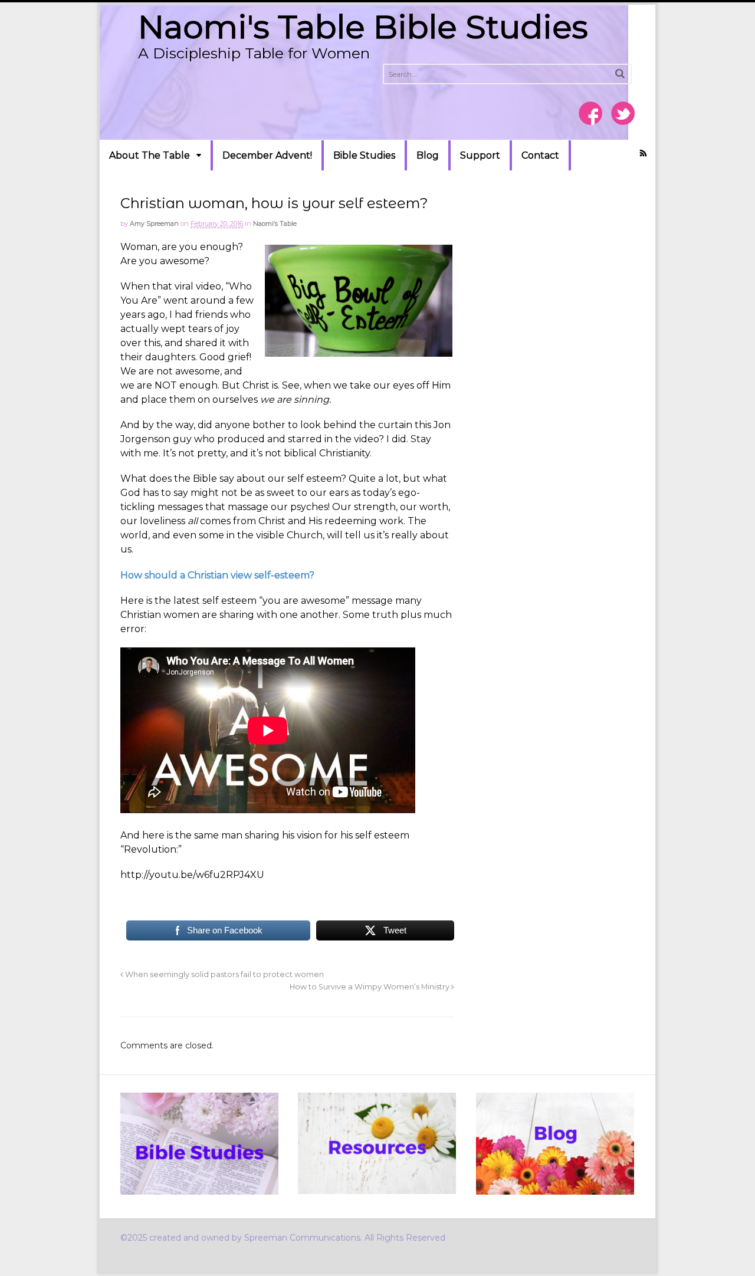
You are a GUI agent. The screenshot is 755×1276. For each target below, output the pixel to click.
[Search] (620, 73)
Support (480, 155)
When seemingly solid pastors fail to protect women (223, 974)
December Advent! (267, 155)
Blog (427, 155)
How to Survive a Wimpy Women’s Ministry (370, 986)
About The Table (149, 155)
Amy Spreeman (154, 223)
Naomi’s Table (275, 223)
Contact (540, 155)
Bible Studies (364, 155)
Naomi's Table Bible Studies (363, 27)
